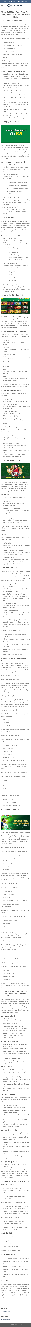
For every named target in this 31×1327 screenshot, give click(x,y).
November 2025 (5, 1311)
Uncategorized (5, 1319)
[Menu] (2, 5)
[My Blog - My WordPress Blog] (15, 5)
